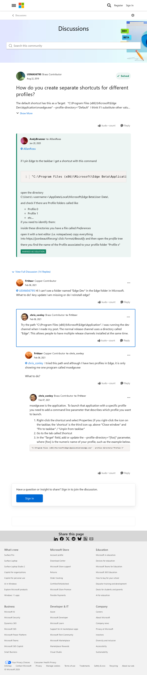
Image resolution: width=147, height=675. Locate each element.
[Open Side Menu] (14, 5)
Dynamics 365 (10, 623)
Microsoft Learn (57, 623)
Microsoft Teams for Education (109, 566)
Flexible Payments (58, 595)
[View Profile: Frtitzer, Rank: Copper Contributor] (19, 282)
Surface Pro (9, 555)
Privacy (39, 665)
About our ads (128, 665)
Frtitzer (29, 280)
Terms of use (70, 665)
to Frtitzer (71, 315)
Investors (100, 634)
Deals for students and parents (109, 589)
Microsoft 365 (10, 629)
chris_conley (37, 315)
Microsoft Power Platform (15, 634)
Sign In (130, 5)
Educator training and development (111, 583)
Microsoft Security (12, 617)
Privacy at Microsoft (104, 629)
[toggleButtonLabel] (132, 15)
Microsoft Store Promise (60, 589)
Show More (26, 113)
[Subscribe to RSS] (85, 538)
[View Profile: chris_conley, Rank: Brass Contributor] (24, 317)
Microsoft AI (9, 611)
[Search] (109, 5)
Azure (52, 611)
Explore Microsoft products (16, 589)
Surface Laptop (10, 560)
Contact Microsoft (23, 665)
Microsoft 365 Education (106, 572)
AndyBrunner (37, 139)
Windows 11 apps (12, 595)
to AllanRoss (53, 139)
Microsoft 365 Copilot (13, 646)
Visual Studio (56, 652)
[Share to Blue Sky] (79, 538)
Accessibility (101, 646)
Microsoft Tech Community (61, 634)
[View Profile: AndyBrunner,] (24, 140)
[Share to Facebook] (62, 538)
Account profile (56, 555)
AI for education (103, 595)
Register (118, 5)
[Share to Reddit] (73, 538)
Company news (102, 623)
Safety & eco (99, 665)
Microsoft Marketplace (60, 640)
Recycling (114, 665)
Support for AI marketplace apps (64, 629)
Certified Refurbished (59, 583)
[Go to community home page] (21, 5)
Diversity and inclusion (106, 640)
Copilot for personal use (14, 578)
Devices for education (105, 560)
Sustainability (102, 652)
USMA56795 (34, 74)
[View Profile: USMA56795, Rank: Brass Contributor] (20, 76)
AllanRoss (29, 148)
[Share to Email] (91, 538)
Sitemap (7, 665)
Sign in (29, 498)
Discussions (20, 15)
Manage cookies (53, 665)
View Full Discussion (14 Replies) (33, 271)
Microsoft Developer (59, 617)
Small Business (10, 652)
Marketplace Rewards (59, 646)
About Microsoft (103, 617)
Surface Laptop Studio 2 (14, 566)
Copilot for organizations (15, 572)
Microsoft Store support (60, 566)
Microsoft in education (105, 555)
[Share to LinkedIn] (56, 538)
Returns (53, 572)
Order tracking (56, 578)
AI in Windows (10, 583)
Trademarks (85, 665)
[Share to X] (68, 538)
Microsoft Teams (11, 640)
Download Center (57, 560)
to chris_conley (75, 353)
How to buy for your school (107, 578)
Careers (99, 611)
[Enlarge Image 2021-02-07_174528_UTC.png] (80, 447)
